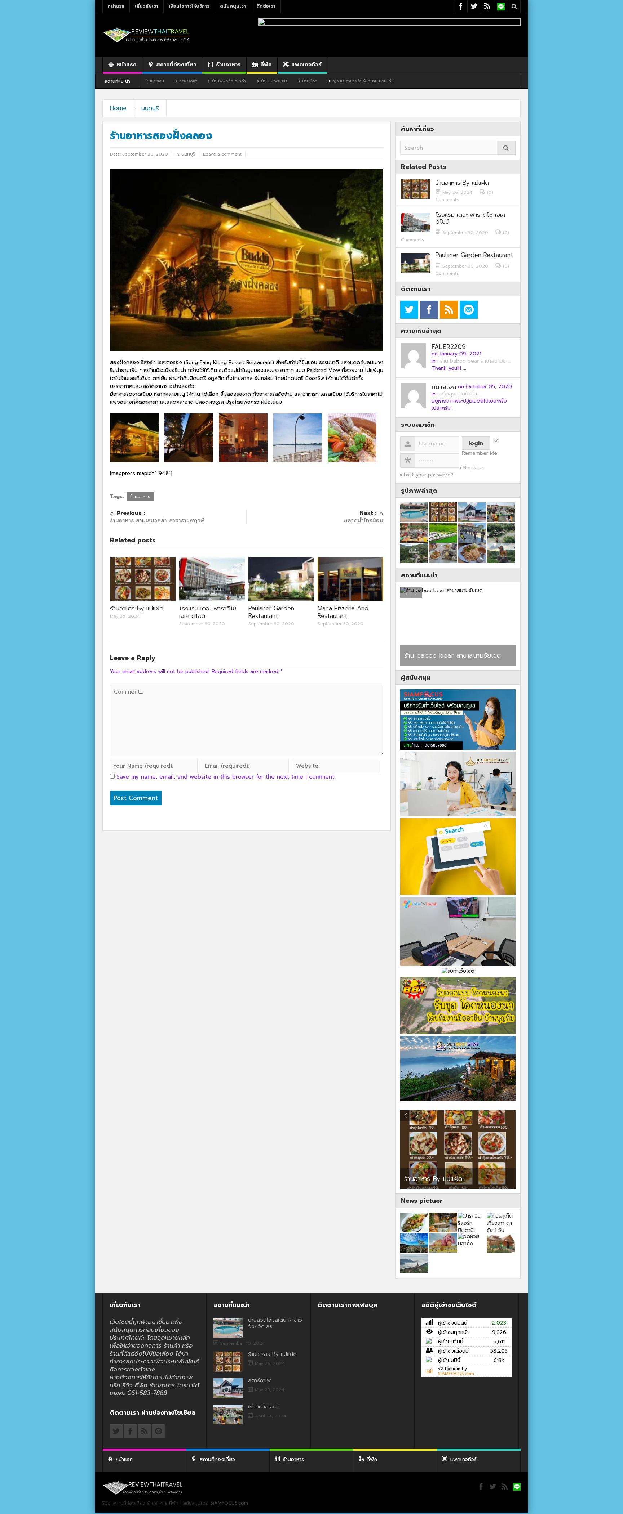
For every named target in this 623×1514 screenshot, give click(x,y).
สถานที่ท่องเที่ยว (176, 64)
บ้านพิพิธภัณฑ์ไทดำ (163, 81)
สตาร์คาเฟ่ (416, 1179)
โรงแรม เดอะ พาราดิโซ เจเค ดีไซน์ (208, 612)
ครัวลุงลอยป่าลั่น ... (461, 394)
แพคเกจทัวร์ (306, 64)
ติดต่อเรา (265, 6)
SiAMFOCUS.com (456, 1373)
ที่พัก (266, 64)
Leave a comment (222, 154)
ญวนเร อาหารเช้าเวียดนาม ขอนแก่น (297, 81)
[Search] (506, 148)
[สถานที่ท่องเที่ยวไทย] (146, 35)
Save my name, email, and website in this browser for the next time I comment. (225, 776)
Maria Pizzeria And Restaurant (343, 612)
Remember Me (479, 453)
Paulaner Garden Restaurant (271, 612)
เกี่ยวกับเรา (146, 6)
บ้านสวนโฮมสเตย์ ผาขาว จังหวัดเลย (275, 1323)
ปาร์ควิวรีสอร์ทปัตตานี (433, 655)
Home (118, 108)
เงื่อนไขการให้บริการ (189, 6)
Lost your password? (429, 475)
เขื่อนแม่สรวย (263, 1406)
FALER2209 (449, 346)
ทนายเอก (444, 386)
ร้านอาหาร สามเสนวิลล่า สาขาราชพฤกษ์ (157, 517)
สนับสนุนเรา (233, 6)
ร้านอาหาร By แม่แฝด (136, 608)
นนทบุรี (150, 108)
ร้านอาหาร (228, 64)
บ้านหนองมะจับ (208, 81)
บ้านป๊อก (244, 81)
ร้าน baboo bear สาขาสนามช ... (475, 361)
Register (473, 467)
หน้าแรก (116, 6)
